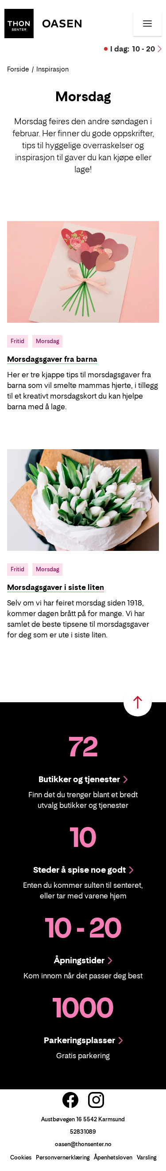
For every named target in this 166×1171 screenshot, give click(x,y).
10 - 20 (132, 48)
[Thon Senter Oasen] (42, 22)
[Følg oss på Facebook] (70, 1100)
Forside (18, 69)
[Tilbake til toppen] (138, 702)
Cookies (20, 1157)
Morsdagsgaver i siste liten (55, 587)
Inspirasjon (52, 69)
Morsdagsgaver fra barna (52, 359)
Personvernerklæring (62, 1157)
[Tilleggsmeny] (147, 23)
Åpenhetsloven (113, 1157)
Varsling (146, 1157)
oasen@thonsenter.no (83, 1144)
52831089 (83, 1131)
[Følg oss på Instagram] (96, 1100)
